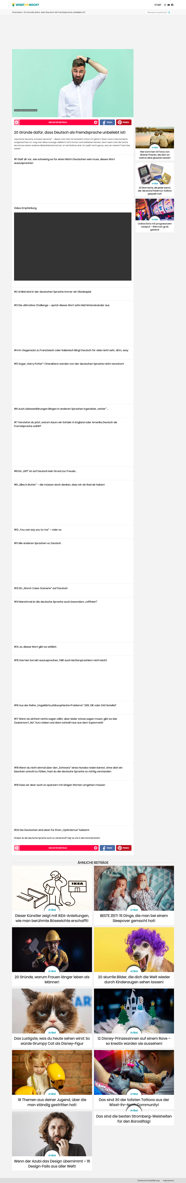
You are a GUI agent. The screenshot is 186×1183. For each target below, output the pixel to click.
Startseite (17, 12)
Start (157, 4)
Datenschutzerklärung (148, 1180)
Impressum (168, 1180)
